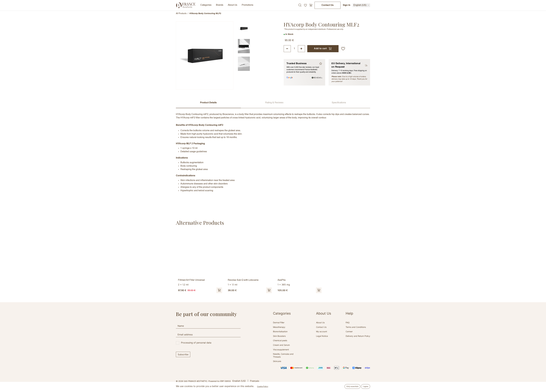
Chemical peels (280, 340)
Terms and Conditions (356, 327)
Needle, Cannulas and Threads (283, 355)
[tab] (244, 28)
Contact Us (327, 5)
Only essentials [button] (352, 386)
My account (321, 331)
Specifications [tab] (339, 103)
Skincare (277, 361)
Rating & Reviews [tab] (274, 103)
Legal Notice (322, 336)
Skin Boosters (279, 336)
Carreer (349, 331)
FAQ (347, 322)
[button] (343, 48)
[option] (273, 262)
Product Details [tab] (208, 103)
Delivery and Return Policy (358, 336)
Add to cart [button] (320, 49)
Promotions (247, 5)
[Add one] (301, 48)
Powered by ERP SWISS (219, 381)
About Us (320, 322)
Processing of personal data (196, 342)
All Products (181, 14)
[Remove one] (287, 48)
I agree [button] (365, 386)
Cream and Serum (281, 345)
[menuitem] (239, 381)
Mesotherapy (279, 327)
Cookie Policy (262, 386)
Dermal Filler (278, 322)
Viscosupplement (281, 349)
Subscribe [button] (183, 354)
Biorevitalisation (280, 331)
